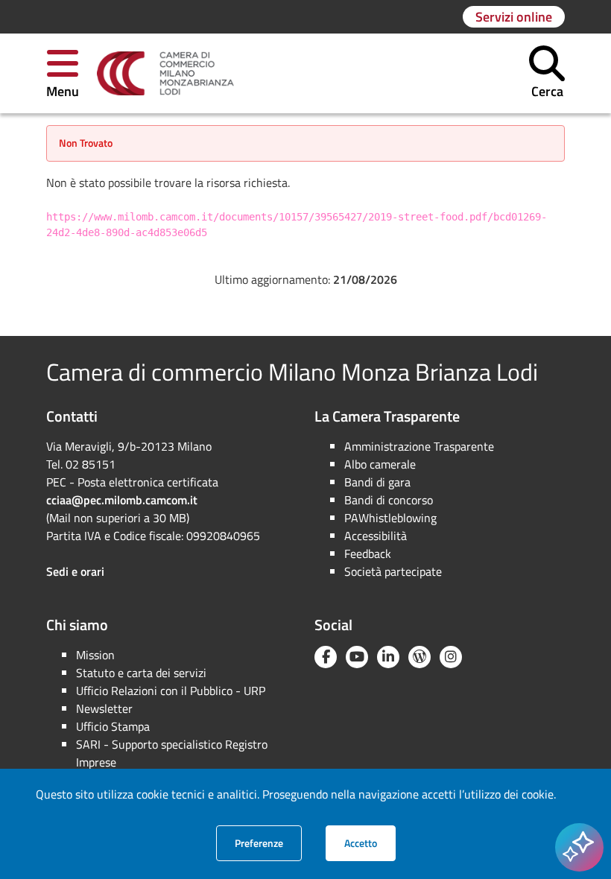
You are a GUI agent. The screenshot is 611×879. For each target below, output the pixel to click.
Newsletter (104, 708)
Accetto (370, 842)
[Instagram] (451, 657)
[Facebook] (325, 657)
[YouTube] (357, 657)
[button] (62, 73)
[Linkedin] (388, 657)
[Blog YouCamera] (419, 657)
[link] (165, 73)
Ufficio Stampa (113, 726)
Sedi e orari (75, 571)
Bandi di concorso (388, 500)
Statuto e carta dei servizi (141, 673)
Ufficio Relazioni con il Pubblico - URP (170, 690)
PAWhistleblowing (390, 518)
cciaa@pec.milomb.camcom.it (121, 500)
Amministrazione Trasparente (419, 446)
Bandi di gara (377, 482)
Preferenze (268, 842)
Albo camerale (380, 464)
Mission (95, 655)
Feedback (367, 553)
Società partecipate (393, 571)
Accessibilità (375, 536)
